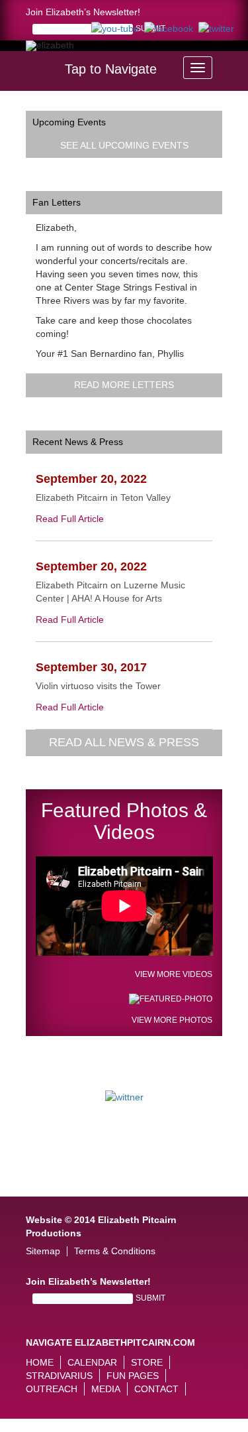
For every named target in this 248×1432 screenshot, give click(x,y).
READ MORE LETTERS (124, 384)
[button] (238, 64)
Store (147, 1362)
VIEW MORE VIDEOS (173, 974)
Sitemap (43, 1251)
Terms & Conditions (114, 1251)
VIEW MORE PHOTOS (172, 1020)
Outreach (51, 1389)
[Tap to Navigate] (197, 67)
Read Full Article (70, 518)
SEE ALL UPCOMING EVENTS (124, 145)
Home (40, 1362)
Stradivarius (59, 1375)
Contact (156, 1389)
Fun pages (132, 1375)
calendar (92, 1362)
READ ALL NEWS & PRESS (124, 742)
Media (105, 1389)
